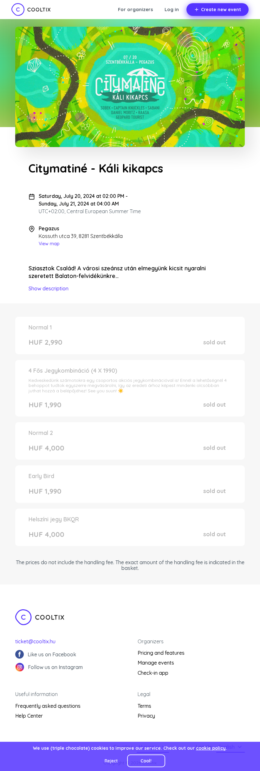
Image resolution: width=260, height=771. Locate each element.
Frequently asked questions (48, 706)
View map (49, 244)
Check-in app (153, 673)
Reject (111, 761)
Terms (144, 706)
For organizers (135, 9)
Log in (172, 9)
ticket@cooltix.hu (35, 641)
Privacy (146, 716)
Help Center (29, 716)
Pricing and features (161, 653)
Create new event (221, 9)
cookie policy (211, 748)
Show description (48, 288)
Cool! (146, 761)
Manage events (156, 662)
